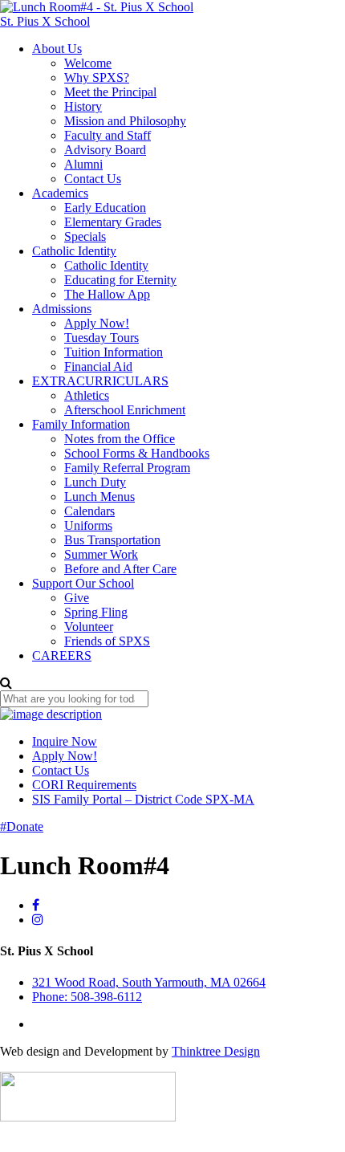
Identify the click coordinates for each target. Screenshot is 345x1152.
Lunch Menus (99, 496)
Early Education (105, 207)
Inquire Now (64, 741)
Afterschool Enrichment (124, 410)
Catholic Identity (74, 251)
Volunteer (88, 626)
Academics (60, 193)
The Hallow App (107, 294)
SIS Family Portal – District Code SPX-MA (143, 799)
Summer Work (101, 554)
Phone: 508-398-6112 (87, 996)
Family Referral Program (127, 467)
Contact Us (92, 178)
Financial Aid (98, 366)
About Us (57, 48)
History (83, 106)
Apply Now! (96, 323)
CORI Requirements (84, 785)
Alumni (83, 164)
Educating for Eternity (120, 280)
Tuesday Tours (101, 337)
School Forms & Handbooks (136, 453)
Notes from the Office (119, 439)
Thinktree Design (216, 1051)
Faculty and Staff (107, 135)
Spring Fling (96, 612)
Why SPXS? (96, 77)
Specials (85, 236)
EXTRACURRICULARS (100, 381)
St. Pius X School (45, 21)
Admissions (61, 308)
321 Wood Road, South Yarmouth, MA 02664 (149, 982)
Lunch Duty (95, 482)
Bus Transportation (112, 540)
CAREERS (61, 655)
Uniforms (88, 525)
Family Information (81, 424)
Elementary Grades (112, 222)
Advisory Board (105, 150)
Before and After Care (120, 569)
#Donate (21, 826)
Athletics (86, 395)
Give (76, 597)
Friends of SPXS (107, 641)
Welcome (88, 63)
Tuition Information (113, 352)
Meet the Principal (110, 92)
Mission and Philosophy (125, 121)
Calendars (89, 511)
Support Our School (83, 583)
